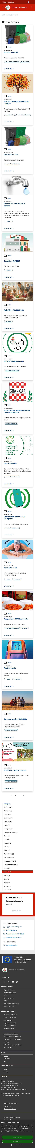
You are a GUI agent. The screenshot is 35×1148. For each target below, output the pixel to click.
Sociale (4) (7, 875)
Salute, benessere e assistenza (13, 1045)
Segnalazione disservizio (11, 1103)
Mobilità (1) (7, 843)
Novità (10, 15)
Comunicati (7, 1059)
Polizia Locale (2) (9, 854)
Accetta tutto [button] (17, 1137)
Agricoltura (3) (8, 807)
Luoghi (6, 1069)
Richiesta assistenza (10, 1109)
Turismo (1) (7, 886)
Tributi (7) (7, 883)
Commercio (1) (8, 818)
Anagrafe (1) (7, 814)
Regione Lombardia (8, 2)
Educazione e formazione (11, 1034)
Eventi (6, 1072)
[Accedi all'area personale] (28, 2)
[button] (17, 1145)
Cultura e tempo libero (10, 1017)
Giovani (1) (7, 836)
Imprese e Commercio (10, 1023)
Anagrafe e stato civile (10, 1015)
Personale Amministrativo (11, 1003)
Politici (6, 1001)
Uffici (5, 995)
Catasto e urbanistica (10, 1025)
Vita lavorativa (8, 1020)
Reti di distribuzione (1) (11, 865)
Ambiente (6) (8, 811)
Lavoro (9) (7, 839)
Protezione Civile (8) (10, 861)
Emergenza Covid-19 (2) (11, 832)
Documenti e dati (9, 1006)
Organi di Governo (9, 990)
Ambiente (7, 1042)
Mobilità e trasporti (9, 1028)
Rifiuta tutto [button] (17, 1141)
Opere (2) (6, 847)
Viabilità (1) (7, 890)
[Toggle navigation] (3, 7)
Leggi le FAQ (7, 1106)
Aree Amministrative (10, 992)
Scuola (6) (7, 868)
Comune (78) (7, 822)
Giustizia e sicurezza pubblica (12, 1037)
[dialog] (17, 1134)
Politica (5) (7, 850)
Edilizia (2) (7, 825)
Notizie (9, 47)
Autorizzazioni (8, 1047)
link (2, 1133)
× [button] (33, 1121)
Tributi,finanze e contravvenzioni (13, 1039)
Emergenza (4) (8, 829)
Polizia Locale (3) (9, 857)
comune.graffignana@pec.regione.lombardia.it (18, 1093)
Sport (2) (6, 879)
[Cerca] (31, 7)
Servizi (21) (7, 872)
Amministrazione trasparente (12, 1117)
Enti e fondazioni (9, 998)
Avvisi (9, 149)
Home (3, 15)
